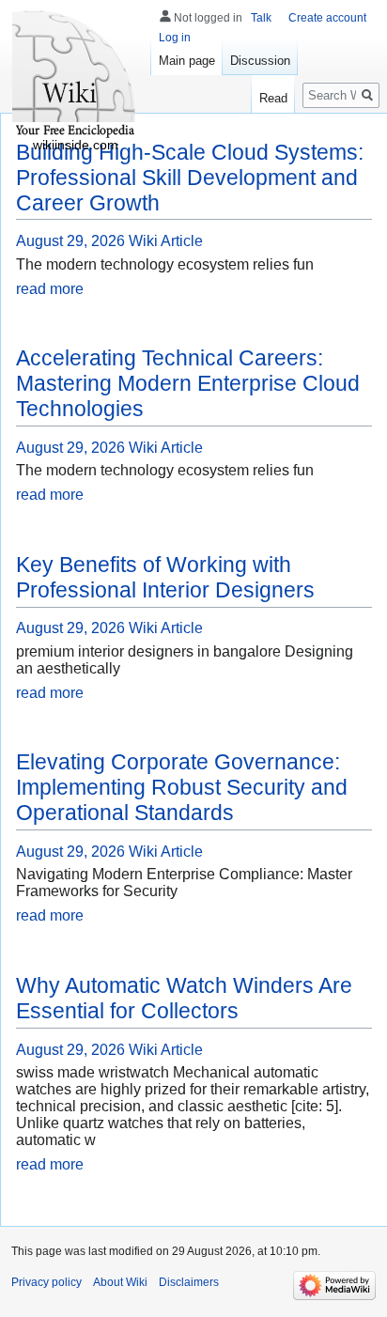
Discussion (260, 61)
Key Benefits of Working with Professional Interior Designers (165, 577)
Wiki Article (166, 241)
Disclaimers (189, 1282)
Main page (187, 61)
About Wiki (120, 1282)
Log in (175, 37)
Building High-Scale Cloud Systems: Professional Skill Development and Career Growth (190, 177)
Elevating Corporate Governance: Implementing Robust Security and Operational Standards (182, 787)
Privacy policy (46, 1282)
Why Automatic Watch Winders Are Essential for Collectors (184, 998)
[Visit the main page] (75, 75)
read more (50, 289)
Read (273, 98)
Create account (327, 17)
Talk (261, 17)
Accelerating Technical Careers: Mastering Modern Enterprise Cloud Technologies (188, 383)
